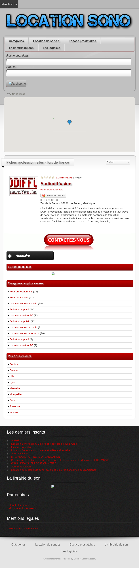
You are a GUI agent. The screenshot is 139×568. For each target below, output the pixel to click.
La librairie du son (21, 47)
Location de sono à (46, 41)
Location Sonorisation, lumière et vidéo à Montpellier (41, 450)
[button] (69, 122)
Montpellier (16, 394)
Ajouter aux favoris (56, 195)
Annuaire (23, 255)
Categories (16, 41)
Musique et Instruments (22, 508)
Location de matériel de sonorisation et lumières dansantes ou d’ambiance (53, 470)
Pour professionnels (51, 189)
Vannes (14, 412)
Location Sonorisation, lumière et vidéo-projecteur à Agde (44, 443)
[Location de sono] (8, 94)
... (114, 221)
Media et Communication (84, 559)
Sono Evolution (19, 453)
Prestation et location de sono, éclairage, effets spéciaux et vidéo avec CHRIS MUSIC (60, 460)
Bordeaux (15, 364)
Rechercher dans (17, 55)
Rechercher (19, 83)
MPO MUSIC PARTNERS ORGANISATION (35, 456)
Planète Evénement (20, 505)
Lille (12, 376)
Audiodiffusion (55, 183)
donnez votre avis (64, 178)
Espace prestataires (82, 41)
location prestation (21, 447)
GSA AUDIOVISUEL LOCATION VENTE (33, 463)
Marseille (15, 388)
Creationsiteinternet (51, 559)
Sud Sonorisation (21, 466)
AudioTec (16, 440)
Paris (12, 400)
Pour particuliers (19, 297)
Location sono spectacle (23, 303)
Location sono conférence (24, 333)
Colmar (14, 370)
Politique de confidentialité (24, 528)
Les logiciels (51, 47)
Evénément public (20, 321)
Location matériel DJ (21, 315)
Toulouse (15, 406)
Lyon (12, 382)
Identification (9, 4)
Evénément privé (19, 309)
